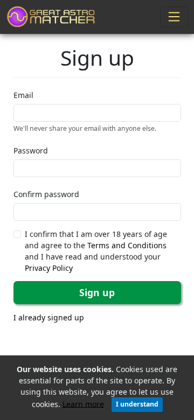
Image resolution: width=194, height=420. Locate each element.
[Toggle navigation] (174, 16)
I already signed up (48, 317)
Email (23, 95)
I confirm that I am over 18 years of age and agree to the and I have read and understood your (96, 251)
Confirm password (46, 194)
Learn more (83, 403)
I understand (137, 404)
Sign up (97, 292)
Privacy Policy (49, 268)
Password (30, 150)
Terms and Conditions (127, 245)
